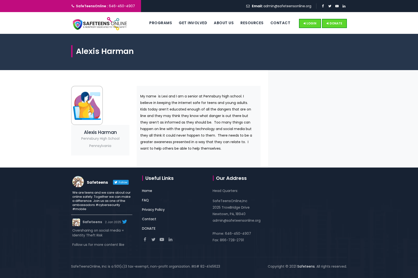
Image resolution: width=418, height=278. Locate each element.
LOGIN (311, 23)
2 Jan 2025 (113, 222)
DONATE (335, 23)
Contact (280, 22)
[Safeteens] (100, 23)
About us (224, 22)
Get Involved (193, 22)
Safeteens (92, 221)
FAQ (145, 200)
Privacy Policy (153, 209)
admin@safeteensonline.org (287, 6)
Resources (252, 22)
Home (147, 190)
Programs (160, 22)
